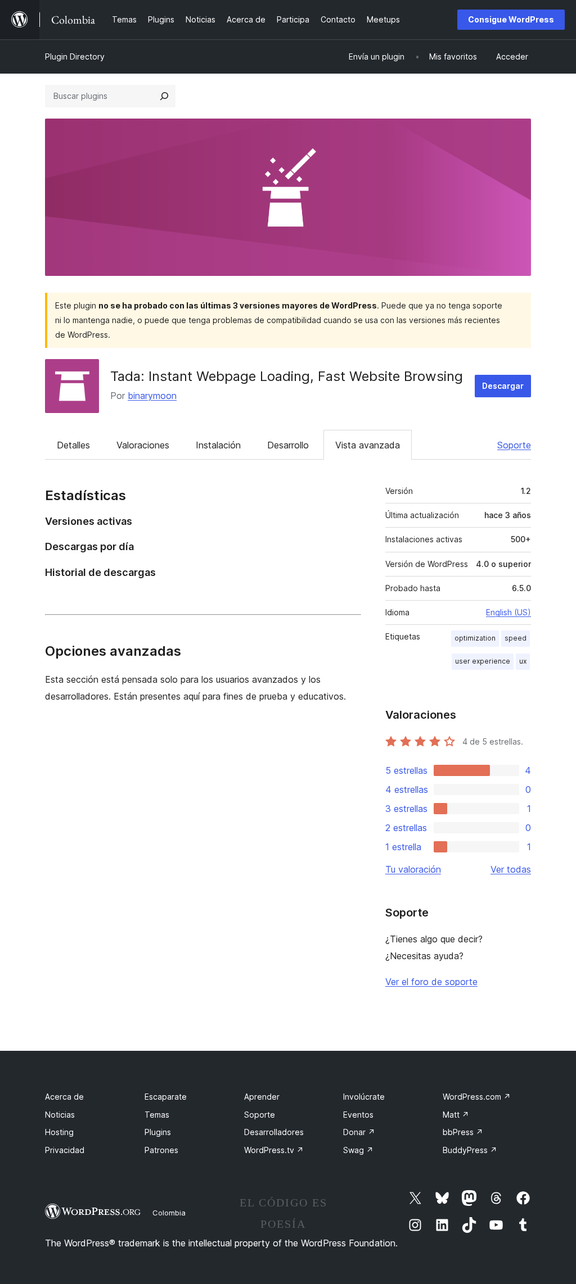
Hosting (59, 1132)
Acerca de (64, 1096)
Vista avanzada (367, 445)
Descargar (503, 386)
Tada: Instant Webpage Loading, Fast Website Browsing (286, 376)
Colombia (169, 1212)
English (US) (508, 612)
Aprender (262, 1096)
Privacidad (64, 1150)
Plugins (158, 1132)
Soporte (514, 445)
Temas (157, 1114)
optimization (475, 638)
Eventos (358, 1114)
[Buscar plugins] (164, 96)
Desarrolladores (274, 1132)
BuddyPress (470, 1150)
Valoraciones (142, 445)
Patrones (161, 1150)
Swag (358, 1150)
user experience (482, 661)
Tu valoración (413, 869)
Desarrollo (288, 445)
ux (522, 661)
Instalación (218, 445)
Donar (359, 1132)
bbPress (463, 1132)
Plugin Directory (75, 56)
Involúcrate (364, 1096)
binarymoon (152, 395)
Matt (456, 1114)
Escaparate (166, 1096)
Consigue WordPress (511, 19)
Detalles (73, 445)
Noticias (60, 1114)
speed (515, 638)
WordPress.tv (274, 1150)
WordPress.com (477, 1096)
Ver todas (510, 869)
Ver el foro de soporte (431, 981)
